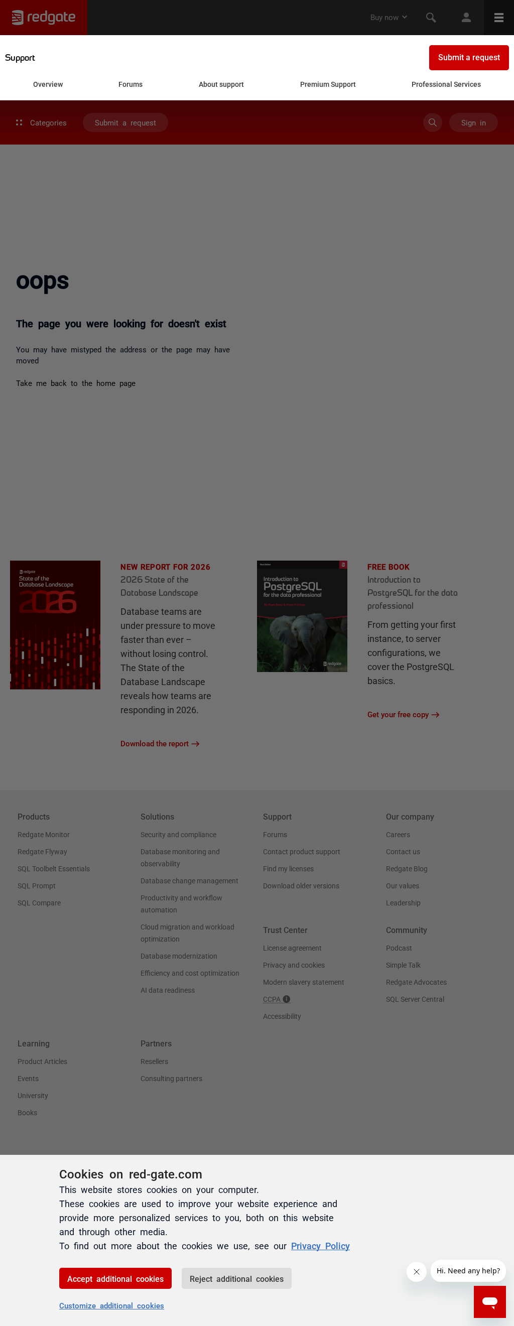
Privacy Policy (320, 1245)
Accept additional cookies (115, 1278)
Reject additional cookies (237, 1278)
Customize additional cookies (111, 1305)
